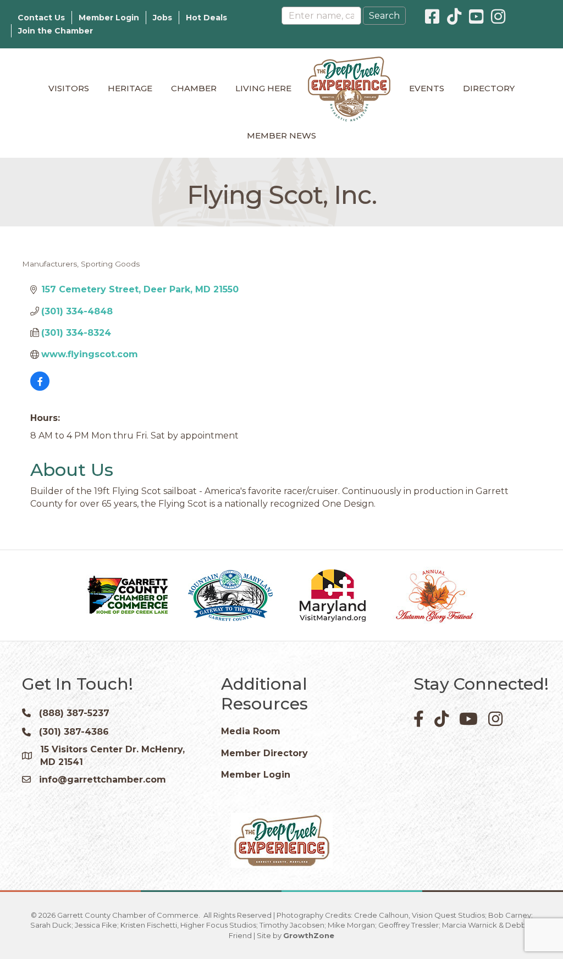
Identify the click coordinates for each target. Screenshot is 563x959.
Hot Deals (206, 18)
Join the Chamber (55, 31)
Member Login (109, 18)
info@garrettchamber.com (102, 779)
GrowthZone (308, 935)
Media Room (250, 731)
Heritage (130, 88)
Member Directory (264, 753)
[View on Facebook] (39, 388)
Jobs (162, 18)
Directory (489, 88)
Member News (281, 135)
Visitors (68, 88)
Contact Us (41, 18)
